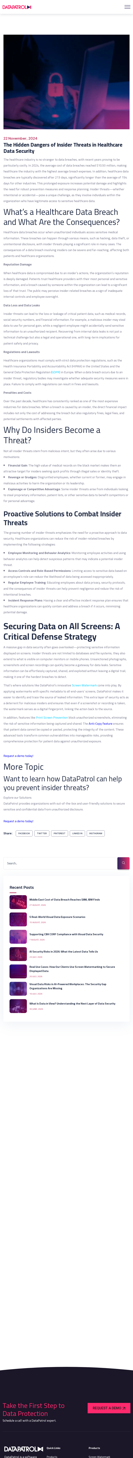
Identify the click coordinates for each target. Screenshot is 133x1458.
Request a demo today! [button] (18, 756)
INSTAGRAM (95, 833)
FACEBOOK (24, 833)
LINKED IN (77, 833)
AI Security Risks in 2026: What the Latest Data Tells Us (63, 951)
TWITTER (42, 833)
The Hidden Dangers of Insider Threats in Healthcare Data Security (62, 148)
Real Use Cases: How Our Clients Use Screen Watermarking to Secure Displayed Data (72, 969)
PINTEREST (59, 833)
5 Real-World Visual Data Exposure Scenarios (57, 916)
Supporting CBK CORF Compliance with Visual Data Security (66, 934)
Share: (8, 833)
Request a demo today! (18, 821)
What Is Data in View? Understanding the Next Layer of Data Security (72, 1003)
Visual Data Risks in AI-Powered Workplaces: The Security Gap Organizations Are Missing (67, 986)
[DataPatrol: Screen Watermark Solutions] (17, 7)
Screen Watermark (84, 685)
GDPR (55, 372)
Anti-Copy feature (100, 723)
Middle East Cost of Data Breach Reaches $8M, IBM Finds (64, 899)
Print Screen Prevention (52, 717)
